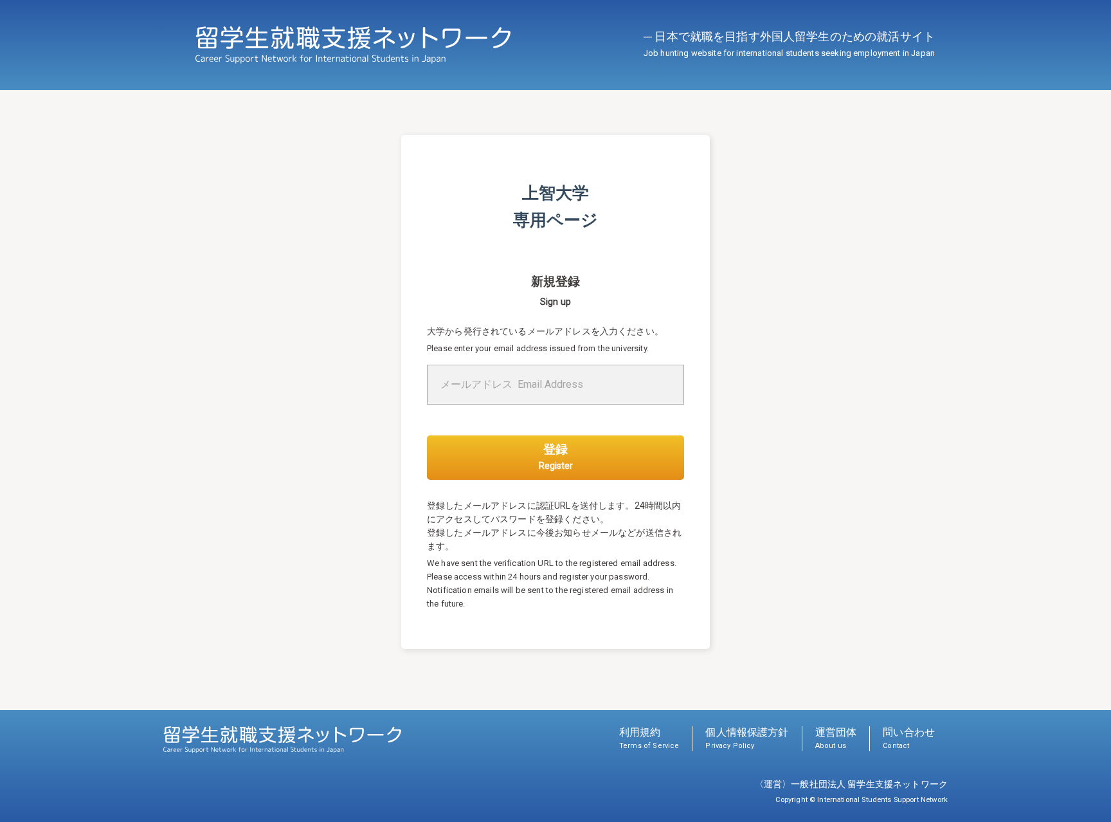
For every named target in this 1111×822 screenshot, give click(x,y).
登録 (556, 456)
